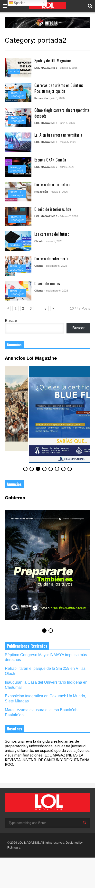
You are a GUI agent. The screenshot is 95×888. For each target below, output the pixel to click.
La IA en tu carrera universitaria (58, 135)
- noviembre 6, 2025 (56, 290)
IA (11, 146)
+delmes (15, 245)
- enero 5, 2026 (53, 241)
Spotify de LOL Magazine (52, 61)
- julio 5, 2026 (57, 98)
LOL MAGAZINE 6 (45, 67)
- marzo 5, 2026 (58, 191)
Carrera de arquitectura (52, 185)
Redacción (41, 98)
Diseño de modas (47, 283)
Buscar (11, 321)
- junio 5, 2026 (66, 123)
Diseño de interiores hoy (52, 209)
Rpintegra (13, 860)
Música (14, 71)
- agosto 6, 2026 (67, 67)
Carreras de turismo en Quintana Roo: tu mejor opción (59, 88)
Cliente (38, 241)
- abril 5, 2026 (66, 166)
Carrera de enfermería (51, 259)
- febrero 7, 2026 (68, 216)
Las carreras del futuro (51, 234)
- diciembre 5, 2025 (55, 265)
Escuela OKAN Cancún (50, 160)
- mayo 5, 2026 (67, 142)
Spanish (19, 3)
